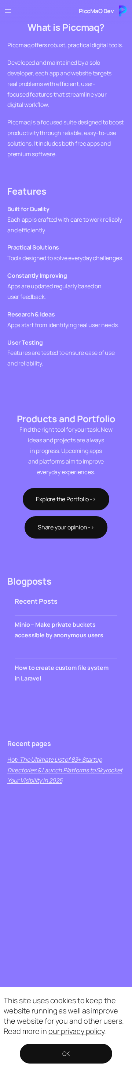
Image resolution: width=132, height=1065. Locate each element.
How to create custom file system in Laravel (62, 673)
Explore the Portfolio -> (66, 499)
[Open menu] (8, 11)
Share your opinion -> (66, 527)
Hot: (64, 770)
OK (66, 1054)
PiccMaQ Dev (96, 11)
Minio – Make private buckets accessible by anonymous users (59, 629)
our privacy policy (76, 1031)
